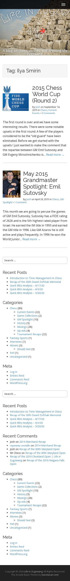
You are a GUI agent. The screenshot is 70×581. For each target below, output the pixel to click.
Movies (14, 345)
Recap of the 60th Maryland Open (39, 449)
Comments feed (19, 379)
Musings (22, 327)
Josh (38, 107)
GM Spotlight (25, 319)
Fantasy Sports (19, 338)
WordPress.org (18, 383)
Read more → (55, 155)
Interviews (16, 341)
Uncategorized (18, 356)
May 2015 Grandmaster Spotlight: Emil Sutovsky (41, 183)
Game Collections (27, 315)
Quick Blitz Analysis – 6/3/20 (26, 289)
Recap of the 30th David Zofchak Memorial (35, 282)
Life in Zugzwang (33, 571)
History (21, 323)
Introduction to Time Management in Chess (36, 278)
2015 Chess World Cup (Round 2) (47, 94)
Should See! (24, 349)
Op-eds (21, 330)
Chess (43, 110)
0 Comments (48, 113)
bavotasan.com (50, 574)
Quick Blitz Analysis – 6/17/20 (27, 285)
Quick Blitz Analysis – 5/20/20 (27, 293)
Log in (13, 371)
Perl (12, 353)
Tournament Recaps (29, 334)
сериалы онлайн (20, 445)
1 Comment (20, 202)
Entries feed (17, 375)
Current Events (25, 312)
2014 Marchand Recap (32, 441)
